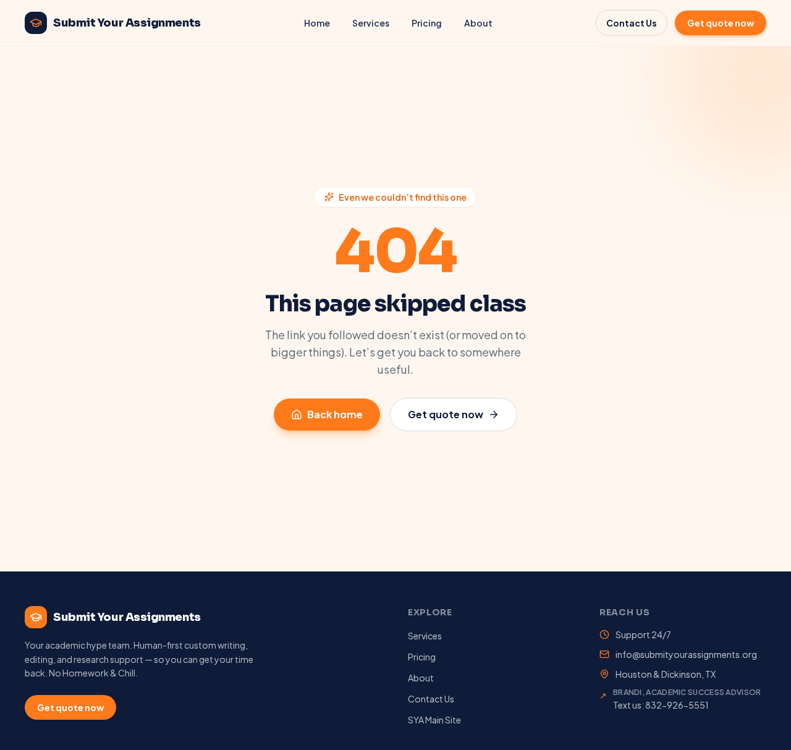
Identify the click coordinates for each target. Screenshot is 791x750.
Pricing (427, 22)
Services (370, 22)
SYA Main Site (434, 719)
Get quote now (720, 22)
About (478, 22)
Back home (335, 414)
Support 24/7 (643, 634)
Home (317, 22)
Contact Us (631, 22)
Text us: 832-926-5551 (661, 704)
